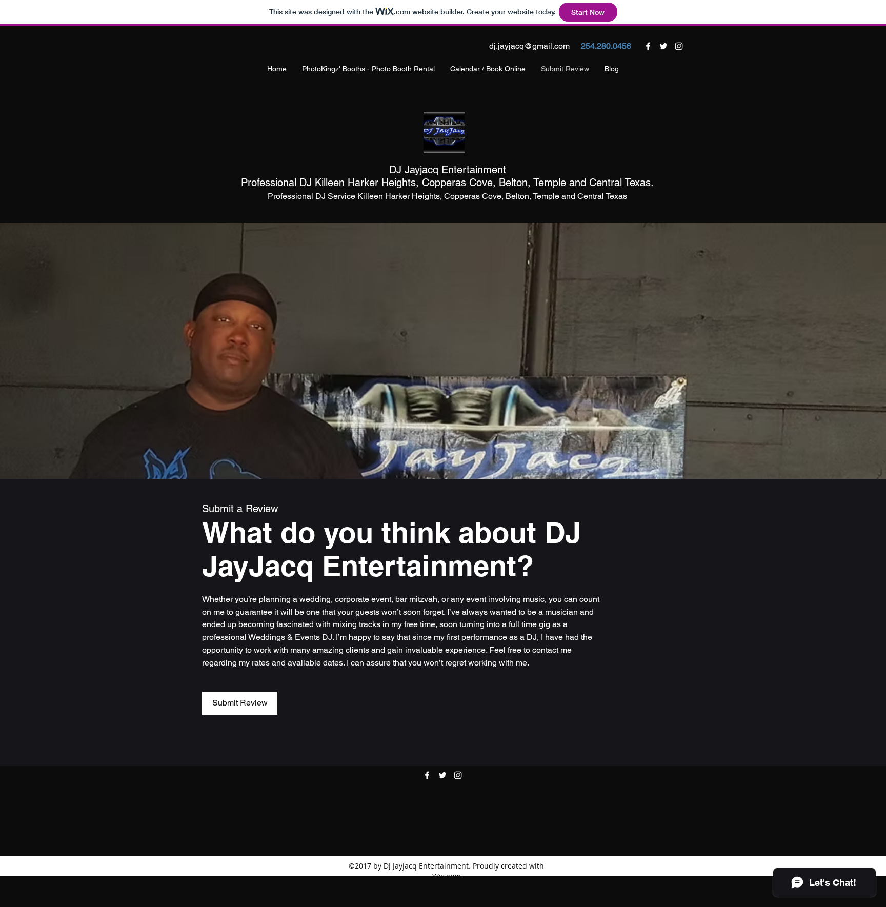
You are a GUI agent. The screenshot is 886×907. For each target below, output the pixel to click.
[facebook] (648, 46)
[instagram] (679, 46)
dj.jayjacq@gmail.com (529, 46)
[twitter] (663, 46)
